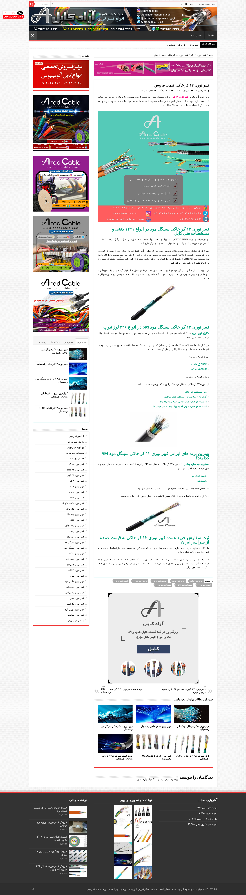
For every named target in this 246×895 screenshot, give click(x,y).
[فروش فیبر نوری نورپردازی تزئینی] (78, 827)
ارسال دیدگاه (165, 90)
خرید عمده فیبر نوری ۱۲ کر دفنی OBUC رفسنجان (122, 689)
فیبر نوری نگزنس (75, 603)
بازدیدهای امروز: (209, 807)
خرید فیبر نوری (178, 581)
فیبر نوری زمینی (76, 531)
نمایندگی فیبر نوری (163, 585)
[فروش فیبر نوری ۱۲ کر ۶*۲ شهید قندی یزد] (78, 871)
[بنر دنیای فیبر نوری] (123, 18)
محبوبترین (68, 342)
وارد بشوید (141, 779)
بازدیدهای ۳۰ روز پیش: (206, 824)
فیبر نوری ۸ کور (76, 480)
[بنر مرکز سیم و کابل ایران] (153, 68)
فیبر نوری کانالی (76, 570)
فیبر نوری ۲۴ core (75, 469)
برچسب (43, 342)
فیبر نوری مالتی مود (74, 581)
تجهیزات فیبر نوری (75, 453)
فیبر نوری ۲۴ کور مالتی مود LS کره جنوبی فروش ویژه (183, 689)
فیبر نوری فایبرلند (75, 564)
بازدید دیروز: (211, 813)
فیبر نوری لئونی (76, 575)
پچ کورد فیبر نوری (75, 447)
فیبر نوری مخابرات (75, 587)
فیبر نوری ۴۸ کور (76, 475)
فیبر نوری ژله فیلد (75, 536)
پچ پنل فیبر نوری (76, 441)
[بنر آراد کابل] (153, 638)
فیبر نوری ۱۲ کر (181, 97)
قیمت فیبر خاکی (121, 581)
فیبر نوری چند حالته (74, 514)
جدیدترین (81, 342)
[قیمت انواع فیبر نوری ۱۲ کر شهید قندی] (78, 841)
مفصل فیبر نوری (76, 620)
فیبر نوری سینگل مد (74, 542)
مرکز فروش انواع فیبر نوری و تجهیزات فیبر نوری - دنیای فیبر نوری (118, 889)
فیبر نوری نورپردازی (74, 609)
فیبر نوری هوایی (76, 615)
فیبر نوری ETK (77, 486)
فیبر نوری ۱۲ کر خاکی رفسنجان (155, 726)
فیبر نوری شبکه (76, 553)
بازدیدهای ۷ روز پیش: (206, 818)
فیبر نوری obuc (76, 492)
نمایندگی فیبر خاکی (184, 585)
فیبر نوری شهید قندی (74, 559)
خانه (208, 35)
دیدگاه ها (55, 342)
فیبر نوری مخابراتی (74, 592)
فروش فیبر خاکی (160, 581)
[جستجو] (31, 4)
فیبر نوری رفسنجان (74, 525)
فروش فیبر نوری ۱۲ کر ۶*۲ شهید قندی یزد (51, 868)
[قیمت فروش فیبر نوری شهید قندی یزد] (78, 812)
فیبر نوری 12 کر (198, 55)
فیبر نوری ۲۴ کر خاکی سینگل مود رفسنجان (176, 44)
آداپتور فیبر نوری (76, 436)
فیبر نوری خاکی (76, 520)
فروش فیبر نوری (140, 581)
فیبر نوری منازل (76, 598)
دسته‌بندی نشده (76, 458)
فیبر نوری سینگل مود (74, 548)
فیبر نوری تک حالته (75, 508)
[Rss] (53, 4)
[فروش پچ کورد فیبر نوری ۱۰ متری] (78, 856)
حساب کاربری (187, 4)
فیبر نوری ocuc (77, 497)
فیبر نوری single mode (73, 503)
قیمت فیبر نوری (204, 585)
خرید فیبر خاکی (196, 581)
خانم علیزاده (201, 90)
